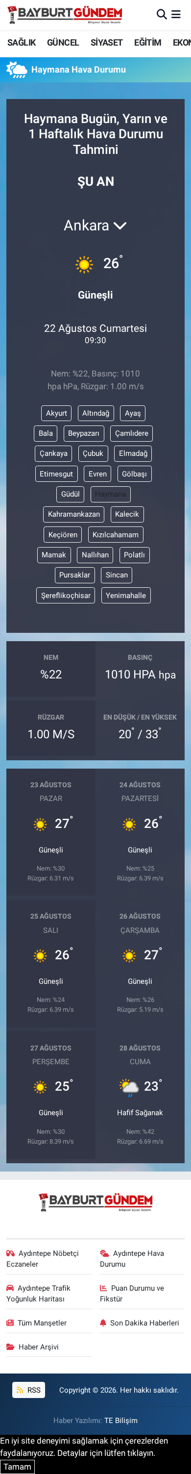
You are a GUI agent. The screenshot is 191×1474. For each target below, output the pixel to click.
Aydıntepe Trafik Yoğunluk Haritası (38, 1293)
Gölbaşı (134, 474)
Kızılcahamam (116, 534)
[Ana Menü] (176, 15)
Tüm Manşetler (42, 1323)
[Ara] (162, 15)
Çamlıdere (131, 433)
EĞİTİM (147, 42)
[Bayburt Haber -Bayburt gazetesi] (64, 14)
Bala (46, 433)
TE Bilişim (121, 1420)
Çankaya (54, 453)
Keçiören (62, 534)
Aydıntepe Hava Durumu (132, 1259)
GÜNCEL (63, 42)
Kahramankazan (74, 514)
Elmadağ (133, 453)
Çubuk (93, 453)
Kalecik (127, 514)
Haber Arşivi (39, 1347)
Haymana (110, 494)
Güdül (70, 494)
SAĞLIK (21, 42)
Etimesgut (56, 474)
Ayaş (133, 413)
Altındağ (95, 413)
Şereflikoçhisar (66, 595)
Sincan (117, 575)
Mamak (54, 554)
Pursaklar (74, 575)
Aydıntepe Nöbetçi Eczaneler (42, 1259)
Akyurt (56, 413)
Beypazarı (83, 433)
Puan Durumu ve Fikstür (132, 1293)
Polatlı (134, 554)
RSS (33, 1390)
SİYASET (107, 42)
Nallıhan (95, 554)
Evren (98, 474)
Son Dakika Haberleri (144, 1323)
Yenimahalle (126, 595)
